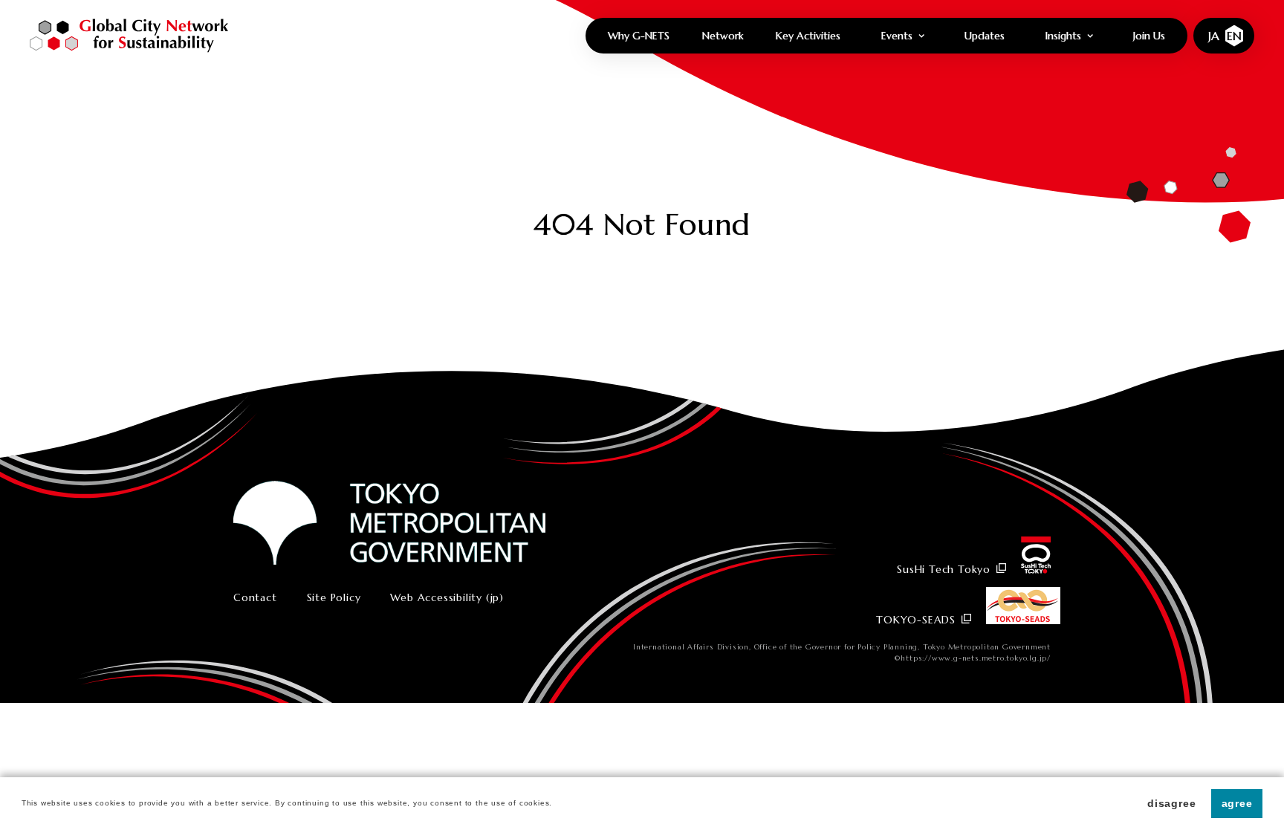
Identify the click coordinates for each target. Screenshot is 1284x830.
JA (1213, 35)
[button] (556, 804)
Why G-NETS (638, 35)
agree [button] (1237, 803)
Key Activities (808, 35)
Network (723, 35)
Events (896, 35)
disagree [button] (1171, 803)
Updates (984, 35)
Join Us (1149, 35)
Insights (1063, 35)
